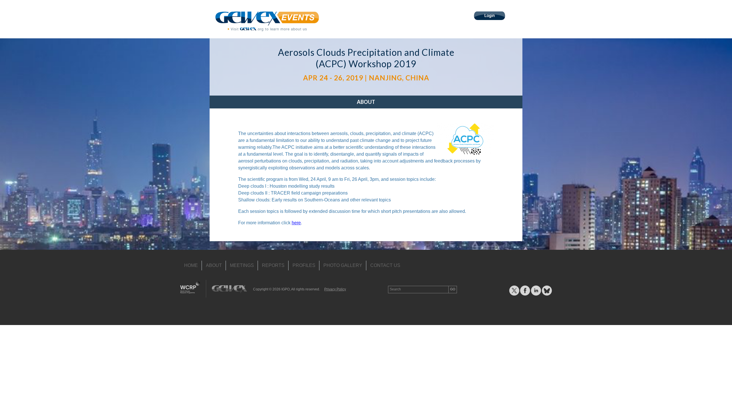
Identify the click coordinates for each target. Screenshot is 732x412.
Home (191, 265)
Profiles (304, 265)
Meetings (242, 265)
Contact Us (385, 265)
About (366, 102)
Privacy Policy (335, 289)
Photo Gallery (342, 265)
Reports (273, 265)
